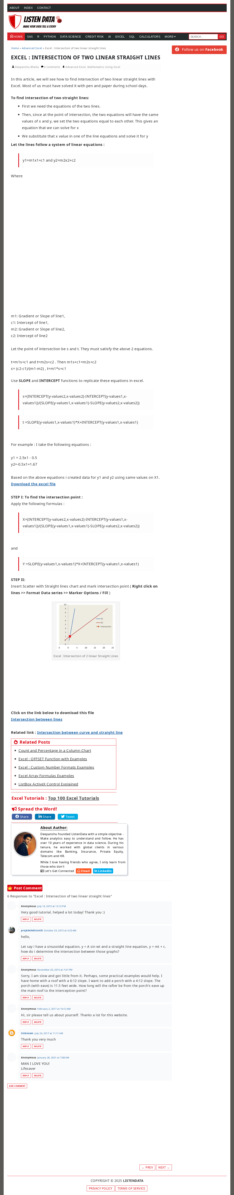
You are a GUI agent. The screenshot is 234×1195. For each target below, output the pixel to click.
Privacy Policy (100, 1188)
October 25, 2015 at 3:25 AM (60, 930)
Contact (44, 7)
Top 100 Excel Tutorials (73, 798)
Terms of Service (131, 1188)
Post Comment (28, 888)
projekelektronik (32, 930)
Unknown (27, 1033)
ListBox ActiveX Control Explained (48, 784)
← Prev (147, 1167)
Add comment (17, 1086)
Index (28, 7)
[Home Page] (35, 21)
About (15, 7)
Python (50, 36)
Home (18, 36)
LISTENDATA (133, 1180)
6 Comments (52, 67)
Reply (26, 919)
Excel (120, 36)
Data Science (70, 36)
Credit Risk (94, 36)
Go (222, 36)
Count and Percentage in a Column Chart (54, 750)
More (169, 36)
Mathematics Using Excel (103, 67)
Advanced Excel (75, 67)
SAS (30, 36)
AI (109, 36)
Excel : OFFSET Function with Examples (52, 758)
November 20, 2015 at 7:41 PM (55, 969)
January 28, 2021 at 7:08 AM (53, 1057)
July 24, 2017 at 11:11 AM (49, 1033)
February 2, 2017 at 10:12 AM (54, 1008)
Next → (164, 1167)
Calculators (150, 36)
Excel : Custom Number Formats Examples (56, 767)
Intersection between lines (36, 719)
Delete (37, 919)
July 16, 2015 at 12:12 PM (51, 906)
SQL (132, 36)
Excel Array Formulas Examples (46, 775)
